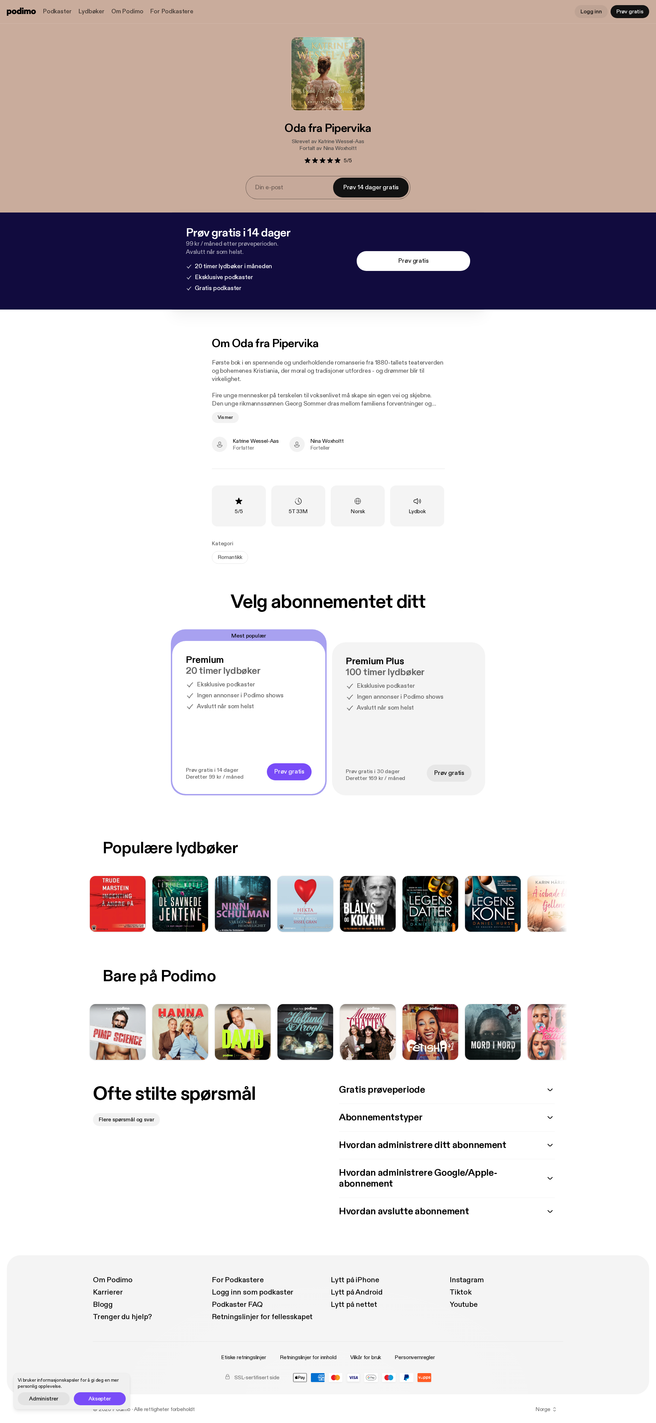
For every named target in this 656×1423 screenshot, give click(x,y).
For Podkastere (171, 11)
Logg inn (591, 11)
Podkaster (57, 11)
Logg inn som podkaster (252, 1292)
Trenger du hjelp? (122, 1317)
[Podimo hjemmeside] (21, 11)
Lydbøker (91, 11)
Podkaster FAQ (237, 1304)
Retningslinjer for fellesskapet (262, 1317)
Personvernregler (415, 1357)
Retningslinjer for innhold (308, 1357)
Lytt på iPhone (355, 1280)
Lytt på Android (357, 1292)
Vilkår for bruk (365, 1357)
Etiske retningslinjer (243, 1357)
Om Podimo (127, 11)
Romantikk (230, 557)
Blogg (103, 1304)
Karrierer (108, 1292)
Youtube (463, 1304)
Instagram (467, 1280)
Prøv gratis (629, 11)
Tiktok (461, 1292)
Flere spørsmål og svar (126, 1119)
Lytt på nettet (354, 1304)
